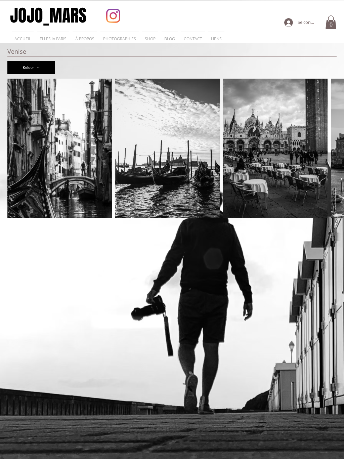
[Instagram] (113, 16)
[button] (331, 22)
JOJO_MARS (48, 15)
